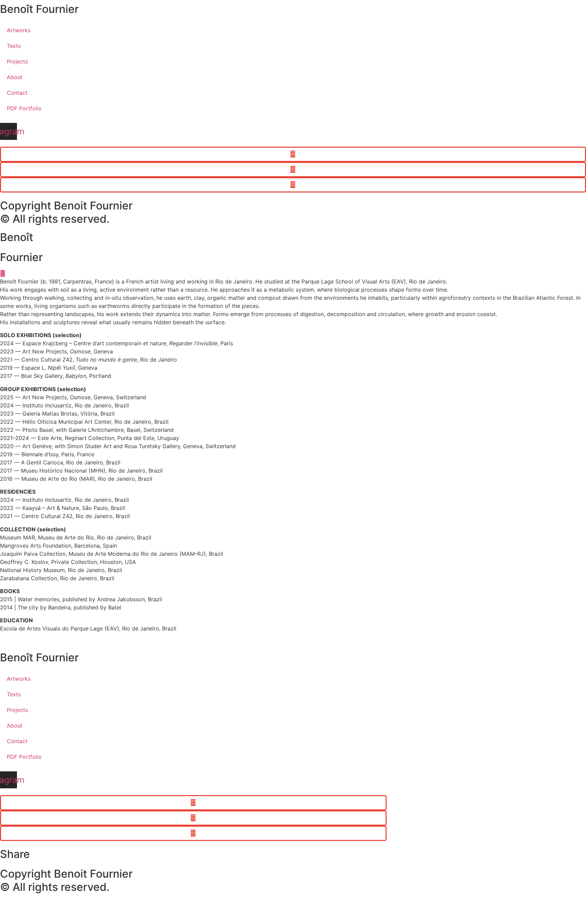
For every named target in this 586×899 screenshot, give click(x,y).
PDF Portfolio (24, 108)
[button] (293, 154)
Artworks (19, 30)
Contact (17, 92)
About (14, 77)
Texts (14, 45)
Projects (17, 61)
